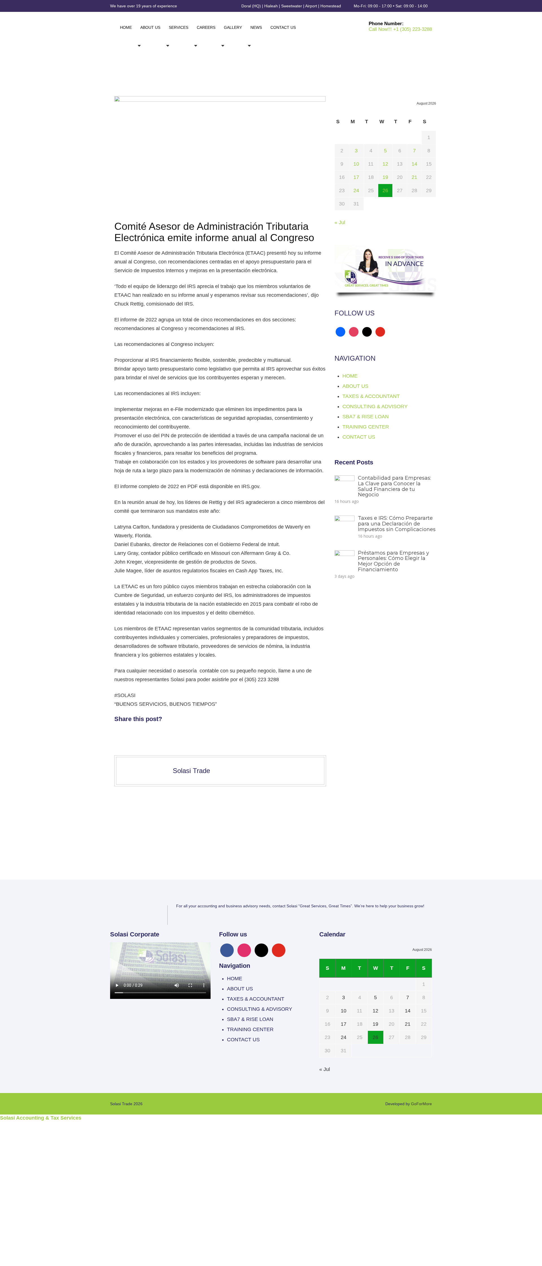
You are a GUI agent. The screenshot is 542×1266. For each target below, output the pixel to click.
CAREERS (206, 27)
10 (356, 164)
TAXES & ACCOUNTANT (371, 396)
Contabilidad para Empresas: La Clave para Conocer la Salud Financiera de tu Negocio (394, 486)
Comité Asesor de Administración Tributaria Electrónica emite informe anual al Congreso (214, 231)
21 (414, 177)
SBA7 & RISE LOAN (365, 416)
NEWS (256, 27)
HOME (126, 27)
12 (385, 164)
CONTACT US (283, 27)
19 (385, 177)
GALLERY (233, 27)
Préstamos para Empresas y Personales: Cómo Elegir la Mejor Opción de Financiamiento (393, 561)
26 (385, 190)
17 (356, 177)
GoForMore (421, 1103)
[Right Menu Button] (538, 1125)
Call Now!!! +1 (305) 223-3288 (400, 29)
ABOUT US (150, 27)
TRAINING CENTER (365, 427)
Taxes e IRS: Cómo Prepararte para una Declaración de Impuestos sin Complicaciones (397, 524)
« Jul (340, 222)
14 (414, 164)
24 (356, 190)
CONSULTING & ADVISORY (375, 406)
